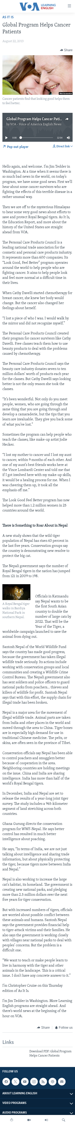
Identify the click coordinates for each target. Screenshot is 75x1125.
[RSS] (43, 1081)
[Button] (66, 50)
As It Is (8, 17)
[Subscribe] (62, 1081)
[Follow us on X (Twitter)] (15, 1081)
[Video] (29, 1120)
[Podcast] (52, 1081)
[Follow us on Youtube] (25, 1081)
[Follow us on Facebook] (6, 1081)
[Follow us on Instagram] (34, 1081)
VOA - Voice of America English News (35, 124)
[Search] (64, 1120)
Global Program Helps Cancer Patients (36, 119)
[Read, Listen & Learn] (11, 1120)
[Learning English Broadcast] (46, 1120)
